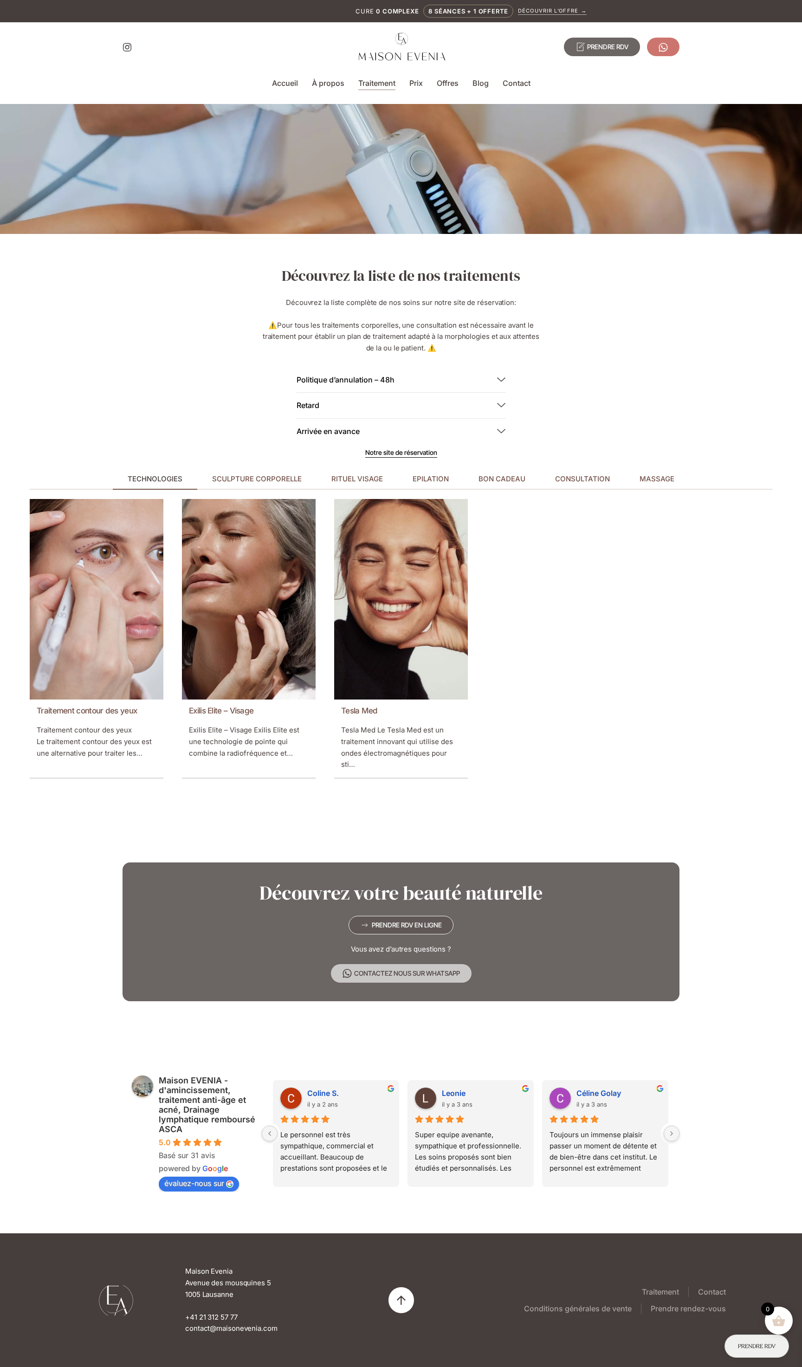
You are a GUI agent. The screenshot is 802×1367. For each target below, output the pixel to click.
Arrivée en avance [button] (328, 431)
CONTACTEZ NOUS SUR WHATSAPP (407, 973)
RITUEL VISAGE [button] (357, 478)
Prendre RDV (757, 1346)
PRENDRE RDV (607, 47)
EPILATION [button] (431, 478)
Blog (480, 83)
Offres (448, 83)
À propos (328, 83)
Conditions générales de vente (578, 1308)
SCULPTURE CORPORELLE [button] (257, 478)
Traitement (376, 83)
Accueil (285, 83)
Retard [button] (308, 405)
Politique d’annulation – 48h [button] (346, 379)
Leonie (454, 1093)
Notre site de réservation (401, 452)
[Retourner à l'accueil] (401, 47)
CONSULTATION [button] (582, 478)
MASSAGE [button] (657, 478)
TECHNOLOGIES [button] (155, 478)
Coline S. (323, 1093)
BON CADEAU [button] (502, 478)
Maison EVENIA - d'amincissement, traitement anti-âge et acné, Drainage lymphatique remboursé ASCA (207, 1104)
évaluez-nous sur (194, 1183)
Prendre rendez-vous (688, 1308)
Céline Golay (598, 1093)
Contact (516, 83)
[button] (401, 1300)
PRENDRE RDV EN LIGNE (407, 925)
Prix (416, 83)
